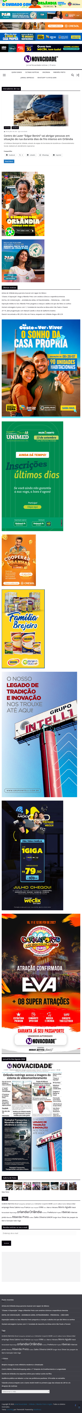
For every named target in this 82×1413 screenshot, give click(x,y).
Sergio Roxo (57, 1217)
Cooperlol (45, 1204)
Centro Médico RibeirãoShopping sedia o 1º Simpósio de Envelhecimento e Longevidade (34, 1369)
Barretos (11, 1204)
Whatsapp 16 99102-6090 (46, 78)
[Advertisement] (41, 1267)
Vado (15, 1221)
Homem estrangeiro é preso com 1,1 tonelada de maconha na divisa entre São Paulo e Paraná (35, 307)
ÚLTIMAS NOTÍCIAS (32, 72)
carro (32, 1204)
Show (64, 1217)
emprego (5, 1207)
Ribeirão (9, 1217)
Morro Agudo (64, 1207)
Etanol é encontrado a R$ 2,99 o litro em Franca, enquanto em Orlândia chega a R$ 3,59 (32, 314)
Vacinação (9, 1221)
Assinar (6, 1243)
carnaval (28, 1204)
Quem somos (17, 72)
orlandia (23, 1212)
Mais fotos (5, 1192)
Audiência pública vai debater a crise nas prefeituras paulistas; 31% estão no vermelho (33, 1378)
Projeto (58, 1212)
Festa (22, 1207)
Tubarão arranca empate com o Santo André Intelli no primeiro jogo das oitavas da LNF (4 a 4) (36, 1383)
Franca (27, 1207)
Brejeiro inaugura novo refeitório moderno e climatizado (22, 1365)
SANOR (49, 1217)
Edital (73, 1204)
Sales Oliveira (40, 1217)
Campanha (22, 1204)
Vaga (19, 1221)
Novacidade (5, 1212)
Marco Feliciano (52, 1207)
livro (45, 1207)
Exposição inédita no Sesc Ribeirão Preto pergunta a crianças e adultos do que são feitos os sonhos (36, 304)
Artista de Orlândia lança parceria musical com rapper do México (24, 293)
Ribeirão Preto (59, 72)
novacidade (23, 131)
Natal (74, 1207)
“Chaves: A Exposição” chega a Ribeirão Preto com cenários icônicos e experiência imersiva (33, 297)
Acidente (5, 1204)
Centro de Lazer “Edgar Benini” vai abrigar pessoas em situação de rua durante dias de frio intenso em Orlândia (38, 137)
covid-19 (55, 1204)
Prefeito (44, 1212)
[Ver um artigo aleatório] (77, 75)
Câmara (68, 1204)
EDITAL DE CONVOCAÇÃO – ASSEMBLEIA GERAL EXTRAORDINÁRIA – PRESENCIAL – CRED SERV (36, 300)
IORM (41, 1207)
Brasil (16, 1204)
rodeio (31, 1217)
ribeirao (66, 1212)
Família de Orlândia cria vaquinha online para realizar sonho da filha (27, 1374)
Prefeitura (51, 1212)
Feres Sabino (15, 1207)
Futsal (31, 1207)
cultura (60, 1204)
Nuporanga (13, 1212)
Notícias (7, 127)
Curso (64, 1204)
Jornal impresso (27, 78)
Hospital (36, 1207)
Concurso (38, 1204)
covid (50, 1204)
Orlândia (46, 72)
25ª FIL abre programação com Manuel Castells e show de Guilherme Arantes (29, 311)
